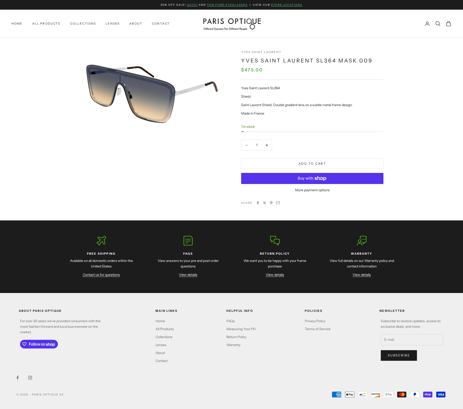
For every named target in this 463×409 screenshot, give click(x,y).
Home (17, 23)
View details (188, 275)
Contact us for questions (101, 275)
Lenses (113, 23)
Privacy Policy (315, 321)
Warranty (233, 345)
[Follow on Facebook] (17, 377)
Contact (161, 23)
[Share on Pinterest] (271, 203)
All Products (46, 23)
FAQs (230, 321)
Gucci (192, 5)
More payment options (312, 190)
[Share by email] (278, 203)
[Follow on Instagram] (30, 377)
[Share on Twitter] (264, 203)
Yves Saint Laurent (261, 52)
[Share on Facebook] (258, 203)
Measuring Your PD (241, 329)
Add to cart (312, 163)
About (135, 23)
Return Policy (236, 337)
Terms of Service (318, 329)
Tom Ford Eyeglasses (227, 5)
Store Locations (287, 5)
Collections (83, 23)
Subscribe (399, 355)
